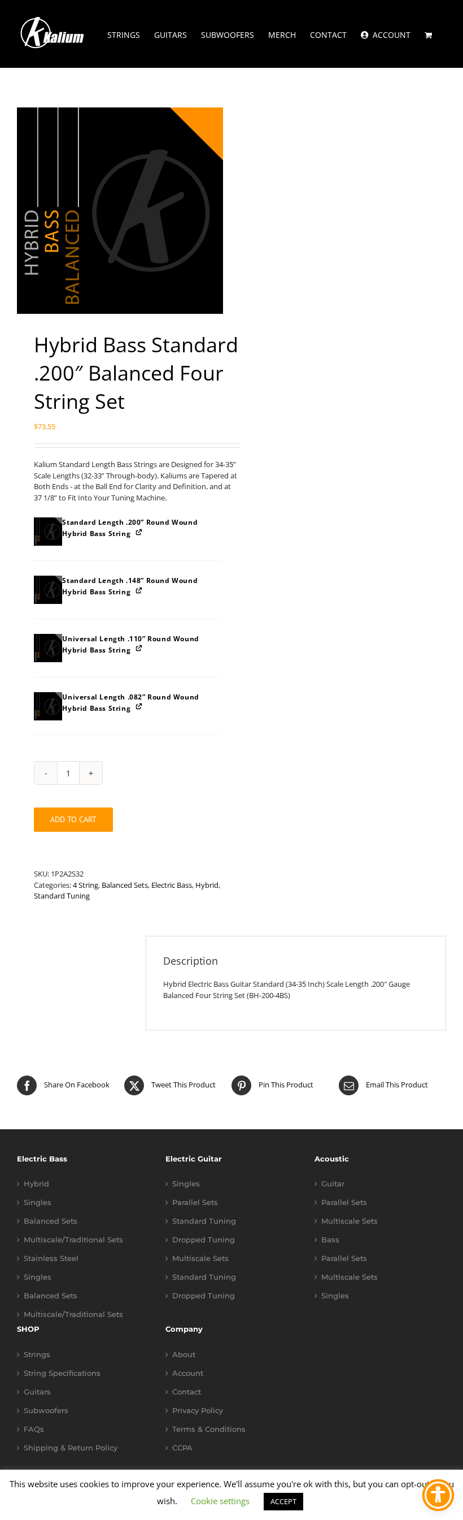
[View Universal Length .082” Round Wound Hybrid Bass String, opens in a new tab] (139, 706)
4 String (85, 885)
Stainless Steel (51, 1258)
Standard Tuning (62, 896)
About (183, 1354)
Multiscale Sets (200, 1258)
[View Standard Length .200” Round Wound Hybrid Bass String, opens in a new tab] (139, 532)
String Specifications (62, 1373)
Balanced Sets (125, 885)
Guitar (332, 1184)
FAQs (34, 1429)
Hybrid (207, 885)
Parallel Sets (195, 1202)
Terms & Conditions (209, 1429)
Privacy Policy (197, 1410)
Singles (37, 1202)
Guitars (37, 1392)
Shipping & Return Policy (70, 1448)
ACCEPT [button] (283, 1501)
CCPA (182, 1448)
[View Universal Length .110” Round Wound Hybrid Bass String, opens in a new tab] (139, 648)
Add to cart (73, 819)
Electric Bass (171, 885)
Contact (186, 1392)
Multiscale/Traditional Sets (73, 1239)
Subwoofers (46, 1410)
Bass (330, 1239)
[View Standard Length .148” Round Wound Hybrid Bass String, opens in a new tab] (139, 590)
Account (187, 1373)
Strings (37, 1354)
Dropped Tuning (203, 1239)
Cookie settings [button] (220, 1500)
